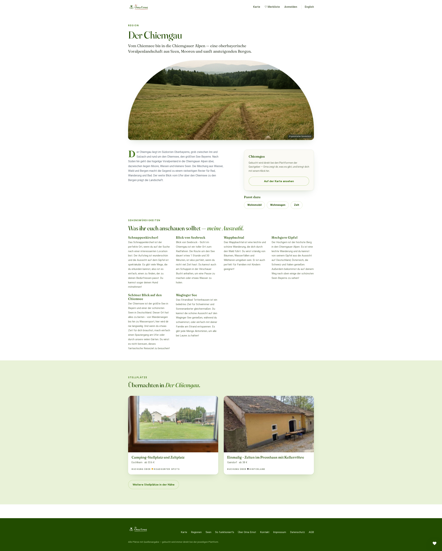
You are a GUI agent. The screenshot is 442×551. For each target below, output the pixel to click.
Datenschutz (297, 532)
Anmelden (290, 6)
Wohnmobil (254, 204)
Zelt (296, 204)
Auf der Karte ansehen (279, 181)
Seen (208, 532)
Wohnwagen (277, 204)
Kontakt (264, 532)
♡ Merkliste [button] (272, 6)
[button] (434, 543)
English (309, 6)
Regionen (196, 532)
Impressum (279, 532)
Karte (256, 6)
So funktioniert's (224, 532)
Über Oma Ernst (247, 532)
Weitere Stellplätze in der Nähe (154, 484)
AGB (311, 532)
